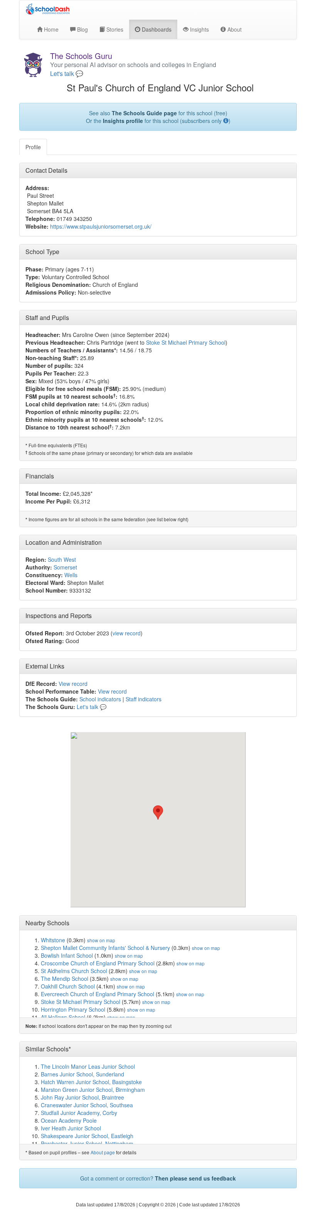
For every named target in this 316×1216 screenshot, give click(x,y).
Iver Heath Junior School (71, 1128)
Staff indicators (143, 699)
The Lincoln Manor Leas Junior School (88, 1066)
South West (62, 559)
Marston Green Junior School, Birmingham (93, 1089)
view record (127, 633)
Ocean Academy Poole (69, 1120)
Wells (70, 575)
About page (103, 1152)
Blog (82, 29)
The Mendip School (64, 978)
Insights (198, 29)
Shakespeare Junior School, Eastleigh (87, 1136)
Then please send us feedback (195, 1178)
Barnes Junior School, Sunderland (82, 1074)
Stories (114, 29)
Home (50, 29)
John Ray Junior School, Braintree (82, 1097)
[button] (158, 812)
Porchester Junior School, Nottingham (87, 1143)
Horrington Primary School (73, 1009)
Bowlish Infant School (67, 955)
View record (73, 683)
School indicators (100, 699)
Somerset (65, 567)
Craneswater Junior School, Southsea (87, 1105)
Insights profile (123, 121)
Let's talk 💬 (66, 73)
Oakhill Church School (68, 986)
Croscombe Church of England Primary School (98, 963)
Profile (33, 147)
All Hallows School (63, 1017)
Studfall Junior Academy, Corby (79, 1113)
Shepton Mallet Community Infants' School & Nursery (105, 948)
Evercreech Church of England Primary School (97, 994)
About (234, 29)
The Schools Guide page (144, 113)
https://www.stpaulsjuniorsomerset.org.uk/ (100, 226)
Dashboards (155, 29)
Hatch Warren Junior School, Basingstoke (91, 1082)
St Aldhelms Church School (74, 971)
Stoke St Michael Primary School (185, 342)
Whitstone (53, 940)
